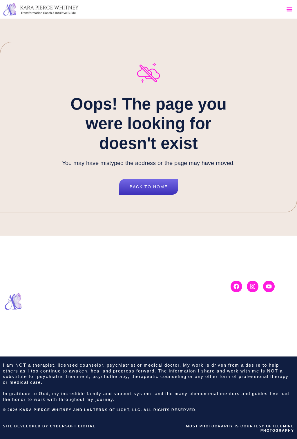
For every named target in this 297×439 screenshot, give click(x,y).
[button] (289, 9)
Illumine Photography (277, 428)
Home (141, 282)
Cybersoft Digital (72, 426)
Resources (146, 321)
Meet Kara (146, 292)
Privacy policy (186, 292)
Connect (143, 311)
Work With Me (150, 301)
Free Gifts (145, 331)
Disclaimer (183, 282)
